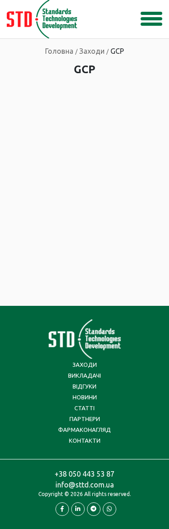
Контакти (84, 440)
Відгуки (84, 386)
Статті (84, 408)
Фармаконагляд (84, 429)
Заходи (85, 364)
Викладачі (84, 375)
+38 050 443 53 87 (84, 474)
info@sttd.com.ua (84, 485)
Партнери (84, 419)
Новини (85, 397)
